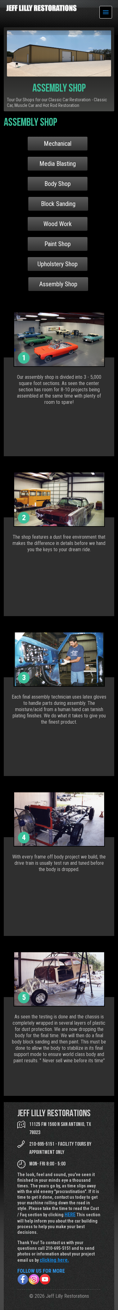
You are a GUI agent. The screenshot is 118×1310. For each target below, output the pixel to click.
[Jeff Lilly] (41, 10)
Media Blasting (57, 163)
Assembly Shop (58, 284)
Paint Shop (57, 244)
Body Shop (57, 184)
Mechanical (57, 143)
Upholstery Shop (57, 264)
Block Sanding (58, 204)
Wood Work (57, 224)
